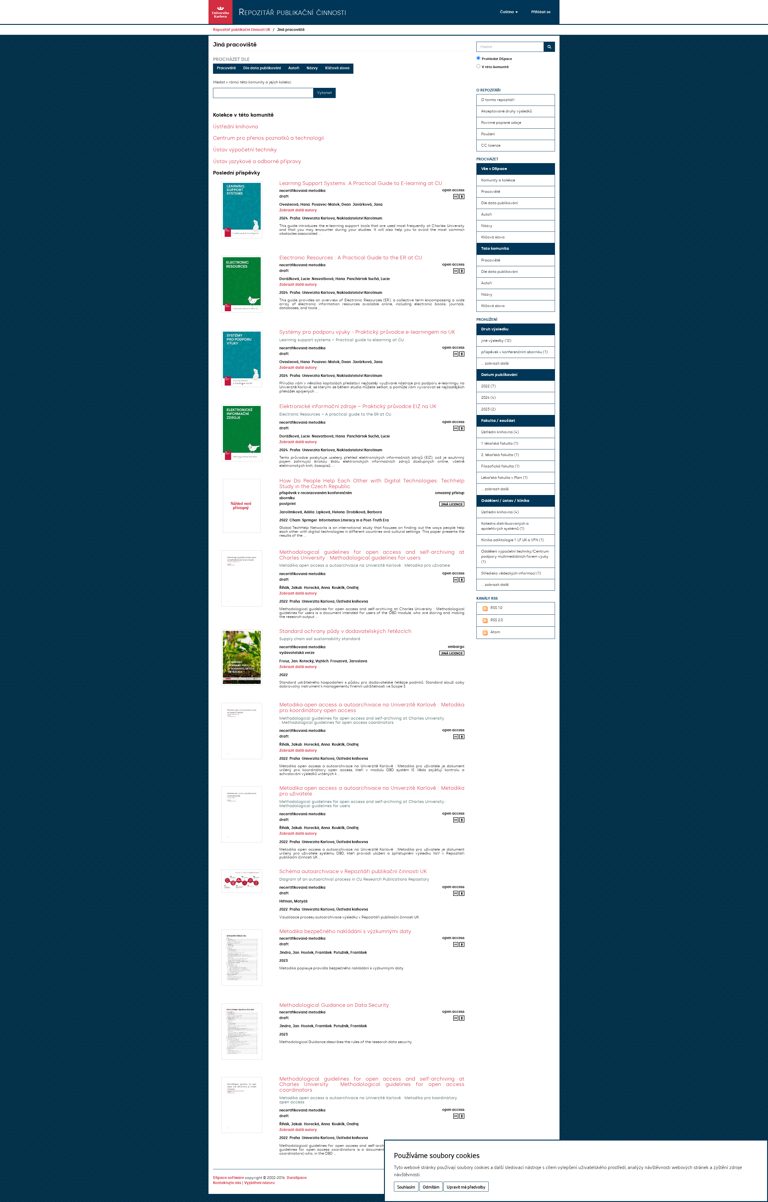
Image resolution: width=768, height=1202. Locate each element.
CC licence (490, 145)
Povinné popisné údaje (501, 123)
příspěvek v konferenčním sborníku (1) (514, 352)
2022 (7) (488, 386)
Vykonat (324, 93)
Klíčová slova (337, 68)
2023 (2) (488, 409)
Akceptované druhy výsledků (506, 111)
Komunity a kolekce (498, 180)
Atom (495, 632)
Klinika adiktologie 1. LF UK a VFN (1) (512, 540)
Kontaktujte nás (227, 1183)
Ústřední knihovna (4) (500, 432)
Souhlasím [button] (406, 1186)
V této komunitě (495, 67)
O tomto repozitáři (497, 100)
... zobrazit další (495, 363)
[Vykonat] (549, 47)
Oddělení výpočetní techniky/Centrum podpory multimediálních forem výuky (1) (515, 556)
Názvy (312, 68)
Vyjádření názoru (259, 1183)
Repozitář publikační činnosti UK (241, 30)
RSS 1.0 (496, 608)
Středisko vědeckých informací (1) (511, 573)
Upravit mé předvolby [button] (466, 1186)
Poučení (488, 134)
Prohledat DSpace (497, 59)
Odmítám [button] (431, 1186)
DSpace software (228, 1178)
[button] (509, 12)
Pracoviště (226, 68)
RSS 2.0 (496, 620)
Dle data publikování (262, 68)
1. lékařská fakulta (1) (499, 443)
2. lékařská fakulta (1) (500, 455)
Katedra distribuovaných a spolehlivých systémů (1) (505, 526)
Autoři (293, 68)
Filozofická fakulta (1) (500, 466)
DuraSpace (297, 1178)
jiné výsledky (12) (496, 341)
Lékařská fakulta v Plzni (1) (504, 478)
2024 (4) (488, 397)
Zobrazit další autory (298, 210)
